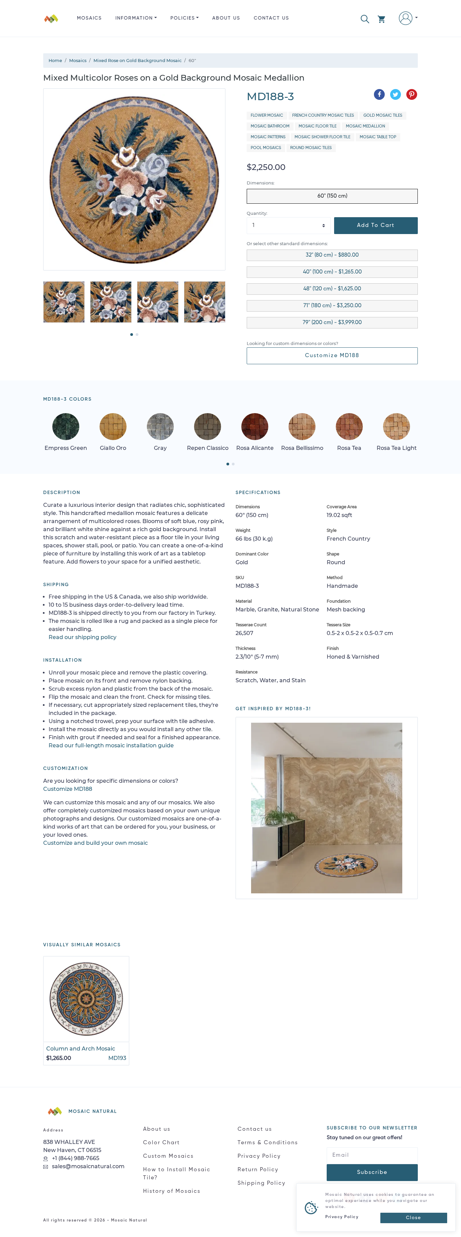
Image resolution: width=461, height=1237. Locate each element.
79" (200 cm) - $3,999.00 (332, 322)
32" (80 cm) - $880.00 (332, 255)
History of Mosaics (171, 1191)
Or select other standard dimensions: (287, 243)
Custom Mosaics (168, 1156)
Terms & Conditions (268, 1143)
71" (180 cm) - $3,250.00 (332, 306)
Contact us (271, 18)
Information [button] (134, 18)
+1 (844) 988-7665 (75, 1158)
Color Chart (161, 1143)
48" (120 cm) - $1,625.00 (332, 289)
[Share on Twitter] (395, 94)
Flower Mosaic (267, 116)
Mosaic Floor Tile (317, 126)
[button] (365, 18)
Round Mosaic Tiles (311, 148)
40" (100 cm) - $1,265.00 (332, 272)
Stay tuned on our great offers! (364, 1138)
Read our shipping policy (82, 637)
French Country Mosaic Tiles (323, 116)
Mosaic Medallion (365, 126)
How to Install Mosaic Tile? (177, 1174)
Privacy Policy (259, 1156)
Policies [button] (182, 18)
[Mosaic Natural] (51, 24)
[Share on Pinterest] (412, 94)
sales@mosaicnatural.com (88, 1166)
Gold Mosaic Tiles (382, 116)
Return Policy (258, 1170)
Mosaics (89, 18)
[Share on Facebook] (379, 94)
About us (226, 18)
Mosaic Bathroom (270, 126)
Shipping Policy (262, 1183)
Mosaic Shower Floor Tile (322, 137)
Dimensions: (260, 182)
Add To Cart (376, 225)
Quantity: (257, 213)
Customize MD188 (332, 355)
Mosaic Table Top (378, 137)
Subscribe (372, 1172)
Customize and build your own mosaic (95, 843)
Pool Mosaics (266, 148)
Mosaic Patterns (268, 137)
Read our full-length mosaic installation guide (111, 745)
